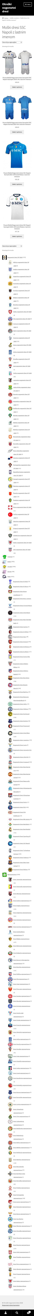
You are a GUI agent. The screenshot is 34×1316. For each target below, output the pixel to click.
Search (17, 1313)
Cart (26, 1311)
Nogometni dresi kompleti (10, 1305)
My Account (5, 1313)
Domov (6, 18)
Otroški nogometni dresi (9, 7)
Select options (17, 87)
